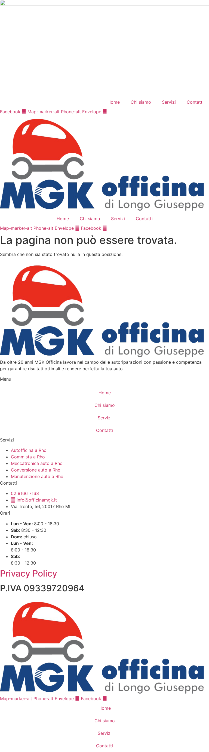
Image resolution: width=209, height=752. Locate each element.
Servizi (169, 102)
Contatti (195, 102)
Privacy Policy (28, 573)
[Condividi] (179, 6)
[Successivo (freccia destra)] (199, 376)
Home (113, 102)
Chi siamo (141, 102)
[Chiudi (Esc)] (191, 6)
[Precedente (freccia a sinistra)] (9, 376)
